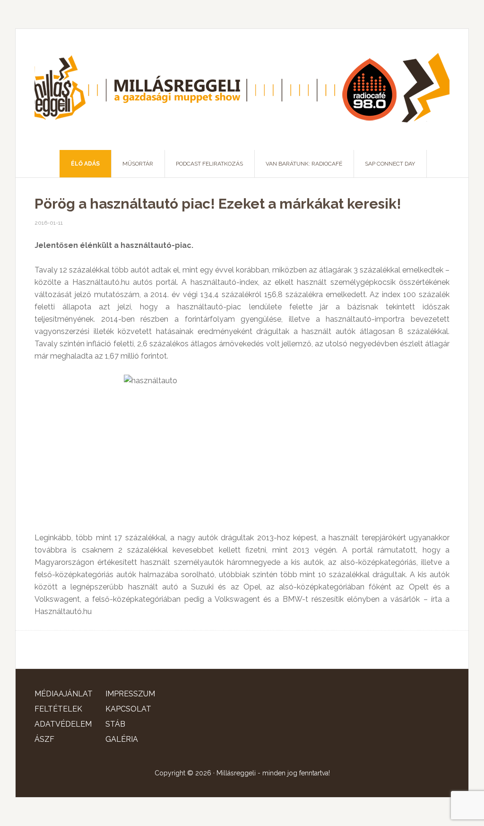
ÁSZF (44, 739)
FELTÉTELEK (58, 708)
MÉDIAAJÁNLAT (64, 693)
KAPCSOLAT (128, 708)
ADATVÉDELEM (63, 724)
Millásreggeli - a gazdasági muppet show (242, 89)
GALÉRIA (121, 739)
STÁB (115, 724)
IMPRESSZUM (130, 693)
